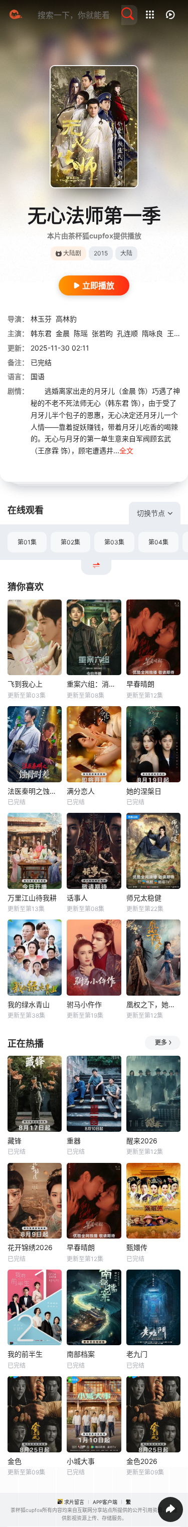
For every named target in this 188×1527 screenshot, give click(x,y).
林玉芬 (41, 319)
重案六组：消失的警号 (94, 684)
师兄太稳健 (143, 897)
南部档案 (81, 1354)
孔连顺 (127, 333)
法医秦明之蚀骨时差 (35, 791)
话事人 (77, 897)
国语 (38, 376)
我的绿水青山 (29, 1004)
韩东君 (41, 333)
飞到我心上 (25, 684)
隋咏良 (152, 333)
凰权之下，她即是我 (153, 1004)
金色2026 (141, 1461)
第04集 (158, 542)
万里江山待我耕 (32, 897)
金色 (15, 1461)
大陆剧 (72, 253)
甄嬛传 (136, 1247)
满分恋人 (81, 791)
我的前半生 (25, 1354)
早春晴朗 (140, 684)
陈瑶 (81, 333)
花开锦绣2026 (30, 1247)
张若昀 (102, 333)
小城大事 (81, 1461)
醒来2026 (141, 1140)
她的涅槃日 (143, 791)
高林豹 (66, 319)
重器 (74, 1140)
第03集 (114, 542)
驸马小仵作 (84, 1004)
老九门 (136, 1354)
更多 (161, 1042)
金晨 (63, 333)
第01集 (27, 542)
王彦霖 (177, 333)
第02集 (70, 542)
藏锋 (15, 1140)
